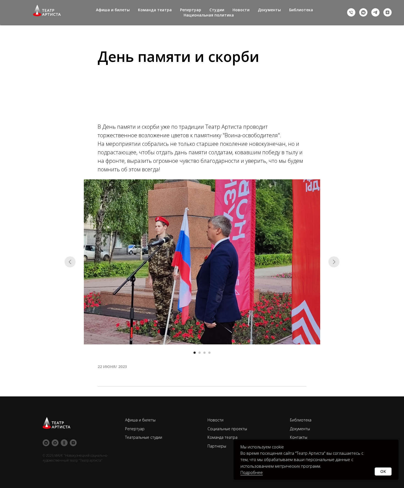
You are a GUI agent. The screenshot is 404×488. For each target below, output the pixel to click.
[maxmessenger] (55, 442)
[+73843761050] (351, 12)
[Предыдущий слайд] (70, 261)
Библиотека (301, 9)
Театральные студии (143, 437)
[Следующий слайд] (333, 261)
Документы (269, 9)
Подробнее (251, 472)
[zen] (387, 12)
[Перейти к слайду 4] (209, 353)
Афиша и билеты (113, 9)
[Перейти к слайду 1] (194, 353)
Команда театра (155, 9)
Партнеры (216, 446)
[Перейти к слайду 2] (199, 353)
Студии (216, 9)
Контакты (298, 437)
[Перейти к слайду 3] (204, 353)
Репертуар (190, 9)
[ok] (64, 442)
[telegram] (375, 12)
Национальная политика (209, 15)
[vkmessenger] (363, 12)
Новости (241, 9)
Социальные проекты (227, 428)
